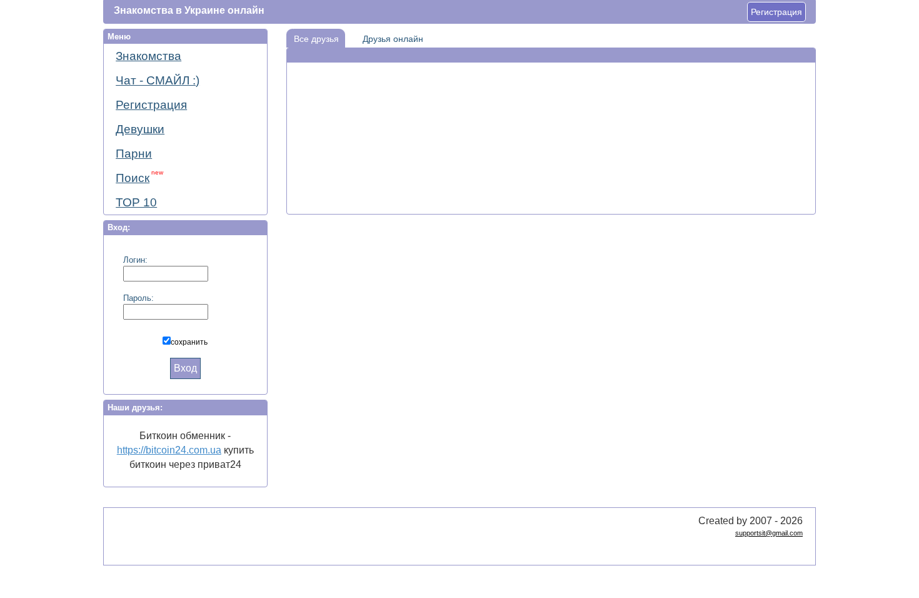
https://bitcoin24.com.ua (169, 450)
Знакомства (148, 56)
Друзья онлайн (393, 39)
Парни (134, 153)
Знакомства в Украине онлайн (189, 10)
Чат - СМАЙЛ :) (157, 80)
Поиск (139, 177)
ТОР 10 (136, 202)
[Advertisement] (550, 101)
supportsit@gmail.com (769, 533)
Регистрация (776, 12)
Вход (185, 368)
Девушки (140, 129)
